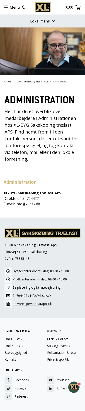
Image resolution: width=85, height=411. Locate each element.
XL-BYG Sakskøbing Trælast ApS (31, 81)
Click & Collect (57, 339)
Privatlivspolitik (58, 359)
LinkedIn (63, 388)
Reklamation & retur (62, 352)
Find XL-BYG (14, 345)
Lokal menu (40, 21)
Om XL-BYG (13, 339)
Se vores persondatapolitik (32, 304)
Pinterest (21, 396)
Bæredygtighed (16, 352)
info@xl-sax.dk (40, 295)
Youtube (63, 380)
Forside (7, 81)
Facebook (22, 380)
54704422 (20, 295)
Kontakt (10, 359)
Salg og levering (58, 345)
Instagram (22, 388)
